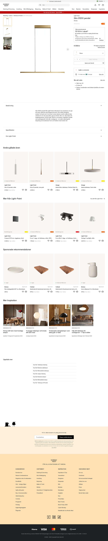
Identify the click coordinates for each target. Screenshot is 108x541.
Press (80, 487)
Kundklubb (18, 481)
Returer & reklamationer (22, 475)
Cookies (18, 498)
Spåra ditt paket (20, 490)
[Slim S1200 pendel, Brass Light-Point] (42, 49)
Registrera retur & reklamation (23, 478)
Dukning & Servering (8, 9)
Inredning (19, 9)
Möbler (54, 9)
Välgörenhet (82, 490)
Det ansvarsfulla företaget (85, 478)
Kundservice (19, 472)
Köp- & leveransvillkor (21, 493)
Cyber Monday (62, 507)
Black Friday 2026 (63, 504)
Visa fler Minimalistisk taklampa (41, 370)
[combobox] (101, 1)
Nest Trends (61, 501)
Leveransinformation (21, 487)
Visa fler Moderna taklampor (40, 367)
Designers (60, 478)
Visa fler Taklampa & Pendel (40, 382)
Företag (18, 504)
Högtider (60, 493)
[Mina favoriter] (99, 5)
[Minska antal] (75, 59)
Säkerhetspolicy (20, 496)
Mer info (101, 74)
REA (59, 484)
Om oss (81, 472)
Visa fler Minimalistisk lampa (40, 379)
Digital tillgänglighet (21, 507)
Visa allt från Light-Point (96, 198)
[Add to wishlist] (23, 190)
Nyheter (78, 9)
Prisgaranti (18, 501)
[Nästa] (67, 49)
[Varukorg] (103, 5)
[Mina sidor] (95, 5)
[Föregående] (17, 49)
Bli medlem (101, 39)
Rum (73, 9)
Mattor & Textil (47, 9)
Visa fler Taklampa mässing (40, 364)
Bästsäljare (61, 490)
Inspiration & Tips (62, 472)
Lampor (10, 15)
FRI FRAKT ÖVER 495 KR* (55, 1)
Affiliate (81, 484)
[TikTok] (59, 517)
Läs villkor (54, 447)
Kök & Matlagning (28, 9)
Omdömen (81, 475)
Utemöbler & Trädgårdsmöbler (45, 490)
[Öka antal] (79, 59)
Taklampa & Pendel (17, 15)
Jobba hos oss (83, 481)
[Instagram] (54, 517)
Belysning (38, 9)
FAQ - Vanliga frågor (21, 484)
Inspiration (102, 9)
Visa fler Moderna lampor (39, 376)
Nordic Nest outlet (83, 493)
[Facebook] (48, 517)
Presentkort (40, 493)
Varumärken (86, 9)
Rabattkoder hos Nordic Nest (65, 510)
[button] (77, 23)
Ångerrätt (18, 510)
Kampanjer (94, 9)
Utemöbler (61, 9)
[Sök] (40, 5)
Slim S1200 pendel (27, 15)
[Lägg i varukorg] (26, 190)
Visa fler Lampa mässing (39, 373)
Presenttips (61, 498)
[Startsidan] (6, 5)
